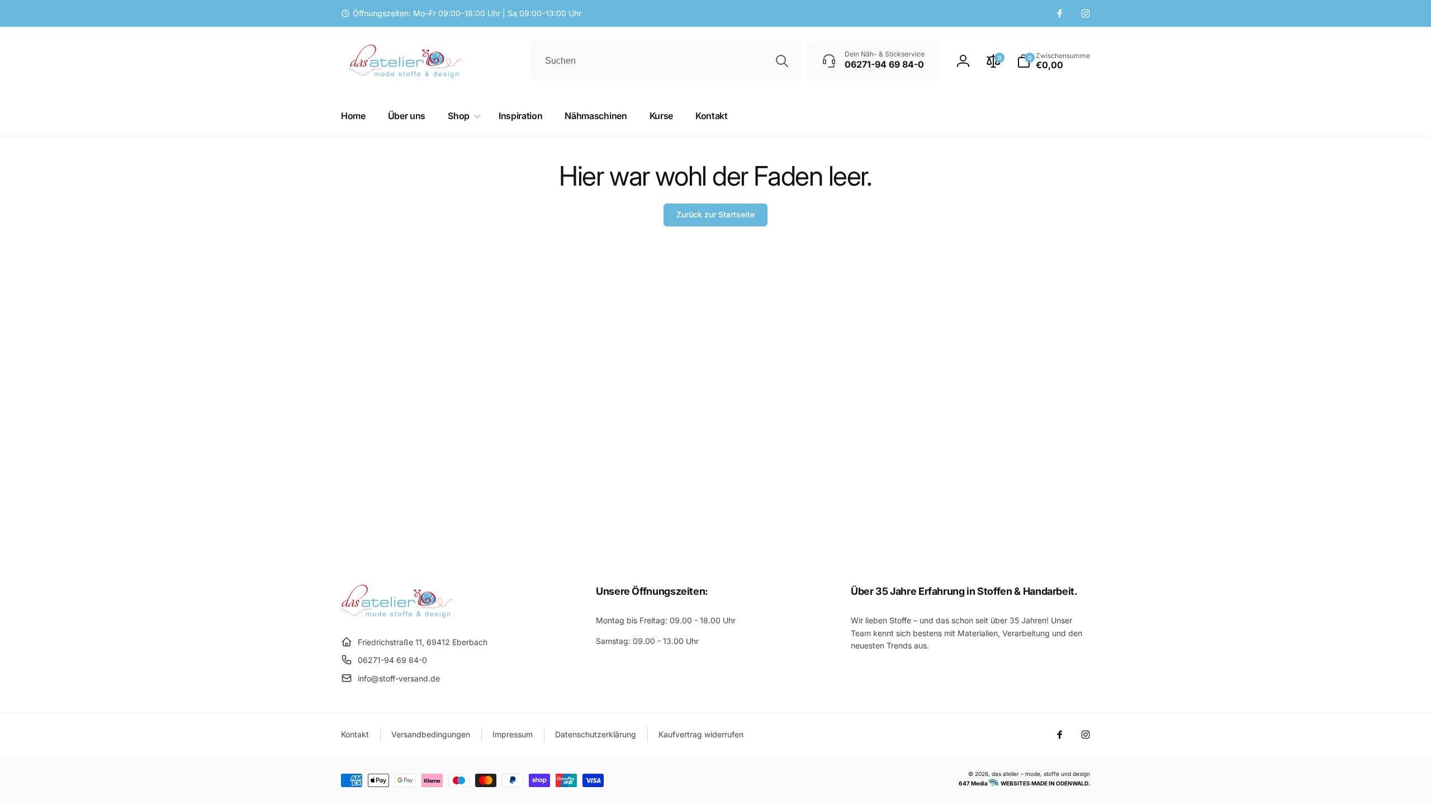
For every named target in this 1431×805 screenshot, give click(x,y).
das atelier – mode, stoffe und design (1041, 773)
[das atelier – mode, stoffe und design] (397, 614)
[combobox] (666, 60)
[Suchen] (782, 61)
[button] (1053, 61)
